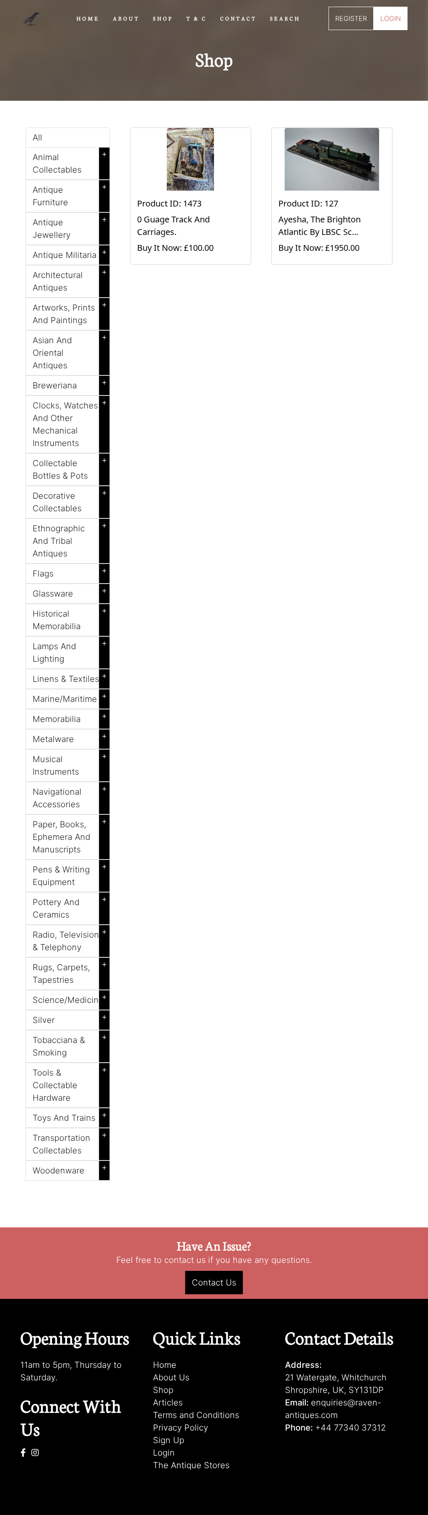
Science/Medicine (70, 998)
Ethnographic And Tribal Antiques (70, 539)
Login (164, 1453)
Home (164, 1365)
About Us (171, 1377)
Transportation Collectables (70, 1142)
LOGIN (390, 18)
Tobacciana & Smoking (70, 1045)
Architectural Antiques (70, 280)
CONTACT (238, 18)
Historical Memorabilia (70, 618)
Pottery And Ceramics (70, 907)
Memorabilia (70, 717)
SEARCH (285, 18)
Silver (70, 1018)
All (37, 138)
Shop (163, 1390)
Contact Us (214, 1283)
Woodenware (70, 1169)
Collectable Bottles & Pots (70, 468)
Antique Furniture (70, 194)
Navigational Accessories (70, 796)
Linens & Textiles (70, 677)
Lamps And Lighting (70, 651)
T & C (196, 18)
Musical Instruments (70, 764)
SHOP (163, 18)
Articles (168, 1403)
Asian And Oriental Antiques (70, 351)
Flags (70, 572)
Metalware (70, 737)
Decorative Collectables (70, 500)
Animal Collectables (70, 162)
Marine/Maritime (70, 697)
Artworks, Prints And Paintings (70, 312)
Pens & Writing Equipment (70, 874)
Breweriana (70, 383)
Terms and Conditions (196, 1415)
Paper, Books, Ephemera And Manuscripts (70, 835)
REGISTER (351, 18)
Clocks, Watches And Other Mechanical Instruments (70, 422)
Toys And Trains (70, 1116)
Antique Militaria (70, 253)
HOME (87, 18)
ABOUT (126, 18)
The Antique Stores (191, 1465)
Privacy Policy (180, 1428)
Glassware (70, 592)
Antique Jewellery (70, 227)
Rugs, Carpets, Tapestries (70, 972)
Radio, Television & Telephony (70, 939)
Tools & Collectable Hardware (70, 1083)
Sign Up (168, 1440)
